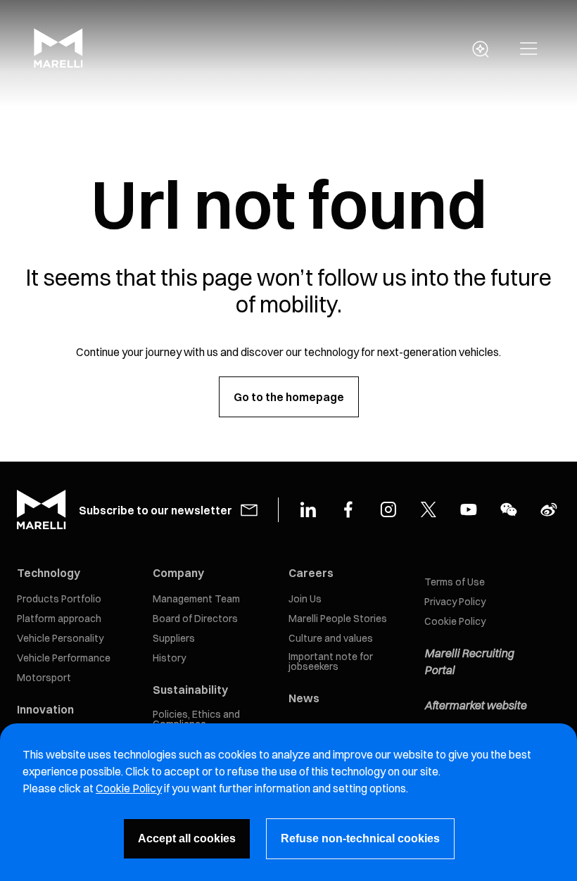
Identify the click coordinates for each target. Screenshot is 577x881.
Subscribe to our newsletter (155, 510)
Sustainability (190, 690)
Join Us (305, 599)
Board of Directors (195, 618)
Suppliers (174, 638)
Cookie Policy (455, 621)
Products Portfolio (59, 599)
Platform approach (59, 618)
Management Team (196, 599)
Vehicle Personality (60, 638)
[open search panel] (480, 49)
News (303, 698)
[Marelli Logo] (58, 64)
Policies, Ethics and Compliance (196, 719)
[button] (528, 49)
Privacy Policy (455, 602)
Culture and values (330, 638)
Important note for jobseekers (330, 661)
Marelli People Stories (337, 618)
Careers (311, 573)
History (169, 658)
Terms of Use (454, 582)
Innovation (45, 709)
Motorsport (44, 678)
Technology (48, 573)
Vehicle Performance (63, 658)
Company (178, 573)
